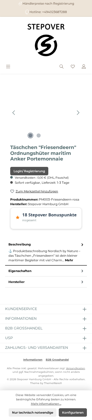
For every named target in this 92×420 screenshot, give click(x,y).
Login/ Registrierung (29, 171)
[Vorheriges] (14, 112)
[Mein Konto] (83, 67)
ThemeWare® (53, 383)
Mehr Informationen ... (46, 403)
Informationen (32, 359)
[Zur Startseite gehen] (46, 39)
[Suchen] (61, 67)
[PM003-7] (46, 112)
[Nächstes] (78, 112)
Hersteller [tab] (16, 282)
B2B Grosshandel (57, 359)
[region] (46, 112)
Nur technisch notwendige (32, 412)
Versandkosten (75, 368)
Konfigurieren (73, 412)
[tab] (46, 252)
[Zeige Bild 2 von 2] (39, 135)
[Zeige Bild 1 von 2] (30, 135)
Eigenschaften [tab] (19, 271)
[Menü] (8, 67)
